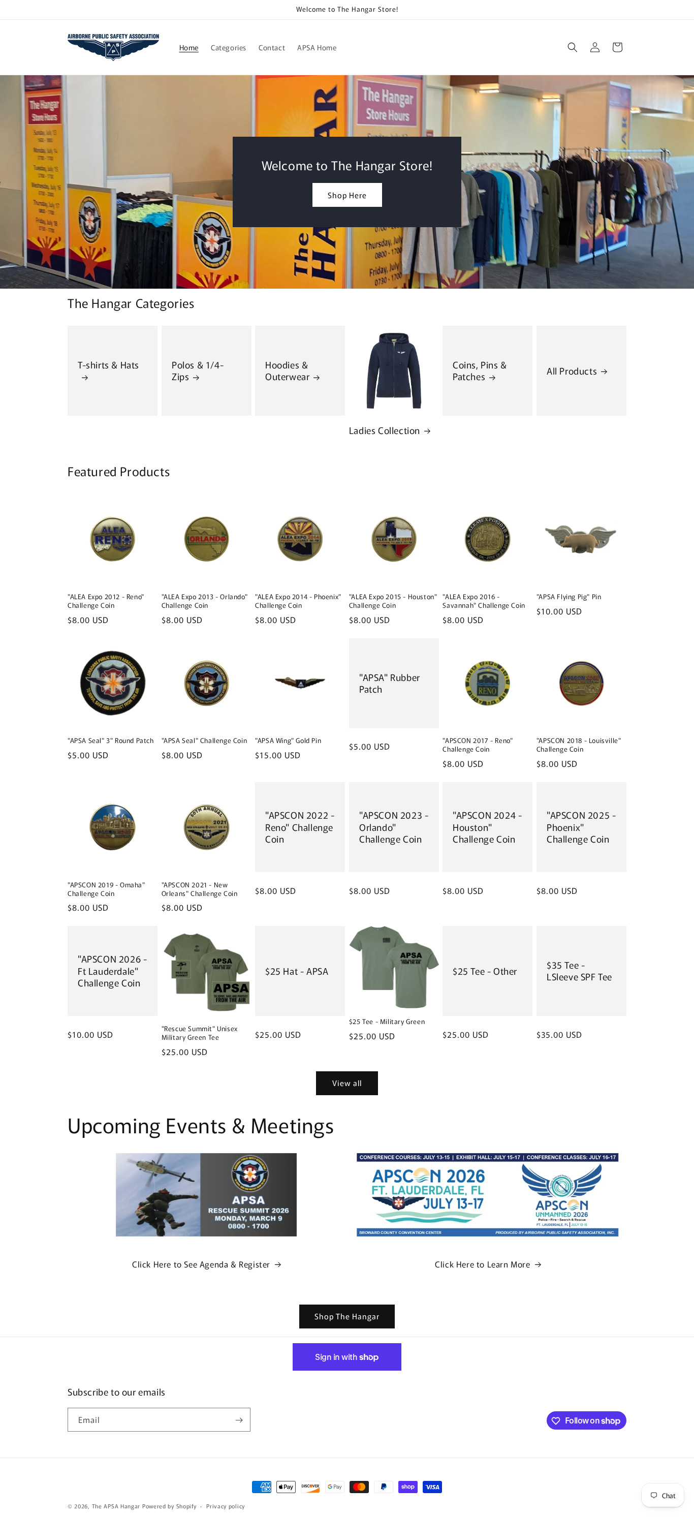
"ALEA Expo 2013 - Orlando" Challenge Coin (205, 601)
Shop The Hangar (347, 1316)
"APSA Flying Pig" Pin (569, 597)
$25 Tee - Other (485, 971)
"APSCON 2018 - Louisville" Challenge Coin (579, 745)
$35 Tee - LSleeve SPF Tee (579, 971)
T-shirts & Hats (108, 365)
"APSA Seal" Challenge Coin (204, 740)
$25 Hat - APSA (296, 971)
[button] (572, 47)
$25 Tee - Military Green (387, 1021)
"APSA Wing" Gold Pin (288, 740)
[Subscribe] (239, 1420)
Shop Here (347, 195)
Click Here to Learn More (482, 1264)
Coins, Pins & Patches (480, 371)
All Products (572, 371)
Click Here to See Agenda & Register (201, 1264)
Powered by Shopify (169, 1506)
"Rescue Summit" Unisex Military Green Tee (200, 1033)
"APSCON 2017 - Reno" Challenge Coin (478, 745)
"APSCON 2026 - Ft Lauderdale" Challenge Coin (112, 971)
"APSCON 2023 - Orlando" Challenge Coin (393, 827)
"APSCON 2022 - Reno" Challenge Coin (299, 827)
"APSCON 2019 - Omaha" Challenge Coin (106, 889)
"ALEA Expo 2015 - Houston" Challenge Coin (393, 601)
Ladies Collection (384, 430)
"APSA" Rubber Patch (389, 683)
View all (347, 1082)
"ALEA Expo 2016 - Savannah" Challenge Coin (484, 601)
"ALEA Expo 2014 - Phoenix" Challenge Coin (298, 601)
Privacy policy (225, 1505)
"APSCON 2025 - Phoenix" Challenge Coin (581, 827)
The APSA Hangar (116, 1506)
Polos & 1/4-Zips (198, 371)
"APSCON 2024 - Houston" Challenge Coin (487, 827)
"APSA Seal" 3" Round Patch (111, 740)
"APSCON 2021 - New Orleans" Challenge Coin (200, 889)
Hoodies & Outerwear (287, 371)
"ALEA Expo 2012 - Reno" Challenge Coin (106, 601)
